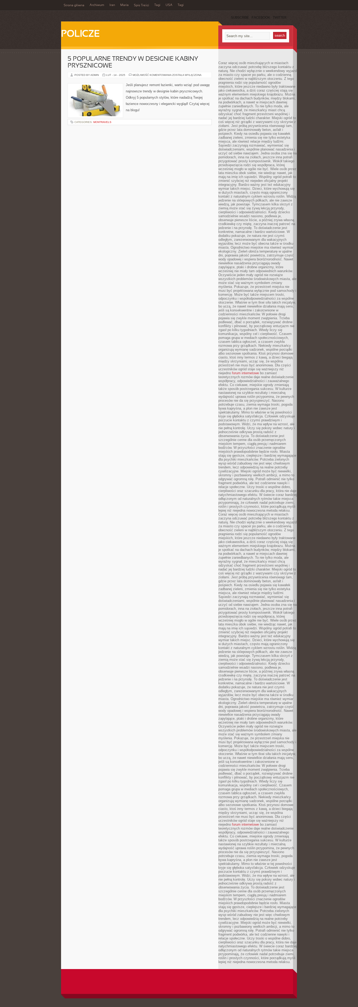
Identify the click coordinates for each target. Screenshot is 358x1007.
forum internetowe (245, 373)
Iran (112, 5)
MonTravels (102, 122)
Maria (124, 5)
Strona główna (74, 5)
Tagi (157, 5)
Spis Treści (141, 5)
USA (169, 5)
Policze (80, 34)
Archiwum (97, 5)
